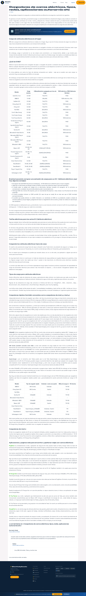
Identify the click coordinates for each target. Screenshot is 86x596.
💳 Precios (35, 578)
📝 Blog (34, 581)
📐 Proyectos (35, 568)
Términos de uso (47, 568)
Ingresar (73, 2)
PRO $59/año (66, 594)
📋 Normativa (35, 570)
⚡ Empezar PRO (80, 2)
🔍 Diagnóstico (36, 574)
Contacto (46, 572)
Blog (66, 2)
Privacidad (46, 570)
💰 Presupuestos (36, 576)
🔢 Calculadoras (36, 572)
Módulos (55, 2)
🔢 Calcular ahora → (57, 594)
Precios (62, 2)
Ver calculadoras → (70, 31)
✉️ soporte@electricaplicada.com (17, 574)
